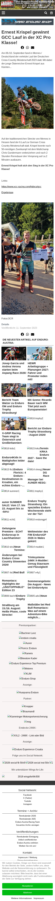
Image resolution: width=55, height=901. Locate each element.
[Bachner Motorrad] (27, 633)
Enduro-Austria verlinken (27, 843)
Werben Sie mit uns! (27, 846)
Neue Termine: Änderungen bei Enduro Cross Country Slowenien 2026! (14, 555)
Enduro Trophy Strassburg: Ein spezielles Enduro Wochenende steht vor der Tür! (39, 507)
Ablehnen (27, 892)
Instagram (27, 804)
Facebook (27, 795)
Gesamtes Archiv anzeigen (27, 825)
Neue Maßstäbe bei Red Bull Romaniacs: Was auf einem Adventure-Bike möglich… (39, 606)
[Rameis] (27, 653)
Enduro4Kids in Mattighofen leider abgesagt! (13, 460)
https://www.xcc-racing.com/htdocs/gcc (21, 186)
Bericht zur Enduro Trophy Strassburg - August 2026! (39, 431)
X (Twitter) (27, 798)
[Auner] (27, 643)
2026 (27, 816)
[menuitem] (51, 12)
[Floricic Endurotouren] (27, 648)
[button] (22, 47)
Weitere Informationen (21, 898)
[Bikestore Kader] (27, 658)
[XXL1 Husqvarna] (28, 692)
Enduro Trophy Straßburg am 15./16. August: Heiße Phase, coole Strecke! (14, 605)
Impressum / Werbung (27, 857)
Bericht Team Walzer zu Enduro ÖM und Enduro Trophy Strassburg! (13, 406)
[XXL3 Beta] (27, 749)
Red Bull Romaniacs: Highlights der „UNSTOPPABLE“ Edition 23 (13, 581)
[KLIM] (27, 673)
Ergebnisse (7, 192)
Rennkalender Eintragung (27, 837)
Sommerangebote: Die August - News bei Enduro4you (39, 584)
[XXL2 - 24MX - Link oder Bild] (27, 735)
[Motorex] (27, 668)
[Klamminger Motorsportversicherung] (27, 716)
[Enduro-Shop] (27, 678)
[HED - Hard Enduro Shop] (27, 21)
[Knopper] (27, 706)
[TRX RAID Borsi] (27, 721)
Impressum (39, 898)
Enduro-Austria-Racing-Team (27, 822)
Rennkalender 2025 (27, 819)
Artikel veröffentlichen (27, 840)
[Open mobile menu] (3, 13)
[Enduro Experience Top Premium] (27, 663)
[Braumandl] (27, 711)
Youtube (27, 801)
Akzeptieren (27, 886)
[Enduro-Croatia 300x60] (27, 638)
